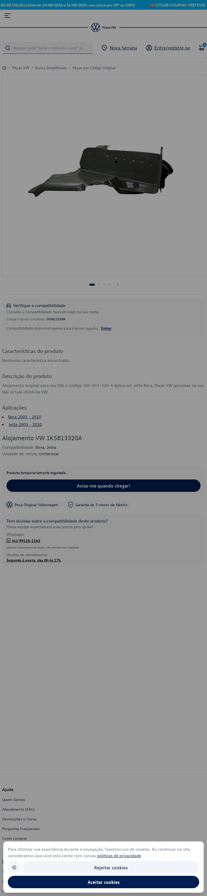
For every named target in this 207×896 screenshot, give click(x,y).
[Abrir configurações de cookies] (14, 867)
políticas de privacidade (119, 855)
